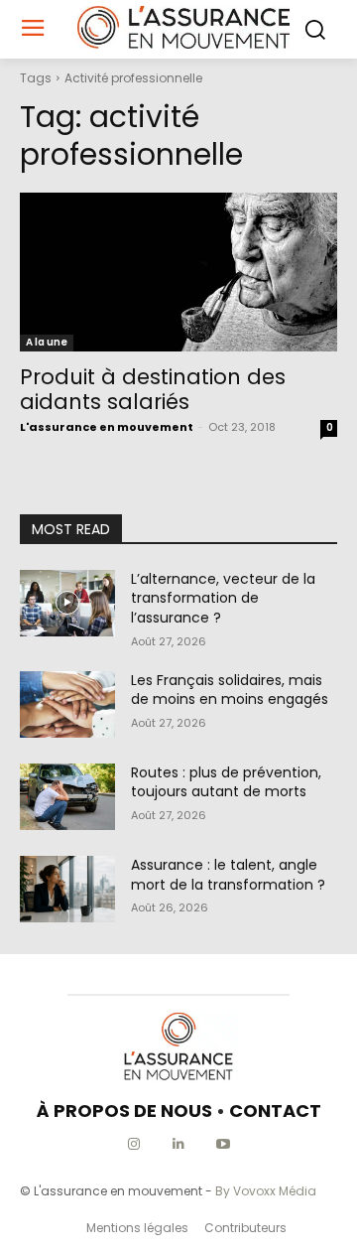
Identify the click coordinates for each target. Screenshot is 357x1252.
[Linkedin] (179, 1144)
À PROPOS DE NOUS (124, 1110)
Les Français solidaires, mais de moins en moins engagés (229, 690)
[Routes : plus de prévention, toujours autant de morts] (67, 797)
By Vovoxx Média (265, 1190)
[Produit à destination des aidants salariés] (178, 272)
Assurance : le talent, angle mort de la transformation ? (228, 875)
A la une (46, 342)
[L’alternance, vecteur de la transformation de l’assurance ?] (67, 603)
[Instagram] (134, 1144)
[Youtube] (223, 1144)
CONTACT (275, 1110)
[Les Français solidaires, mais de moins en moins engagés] (67, 704)
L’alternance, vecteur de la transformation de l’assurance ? (223, 598)
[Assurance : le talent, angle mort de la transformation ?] (67, 889)
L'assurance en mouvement (106, 427)
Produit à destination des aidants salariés (153, 389)
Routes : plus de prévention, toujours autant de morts (226, 782)
